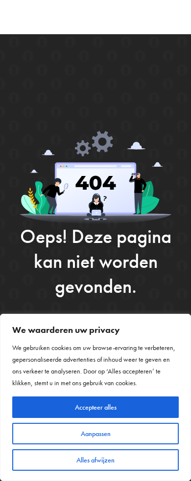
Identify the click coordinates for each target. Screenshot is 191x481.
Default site (42, 17)
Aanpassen (96, 433)
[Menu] (175, 17)
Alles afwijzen (95, 460)
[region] (95, 397)
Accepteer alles (96, 407)
